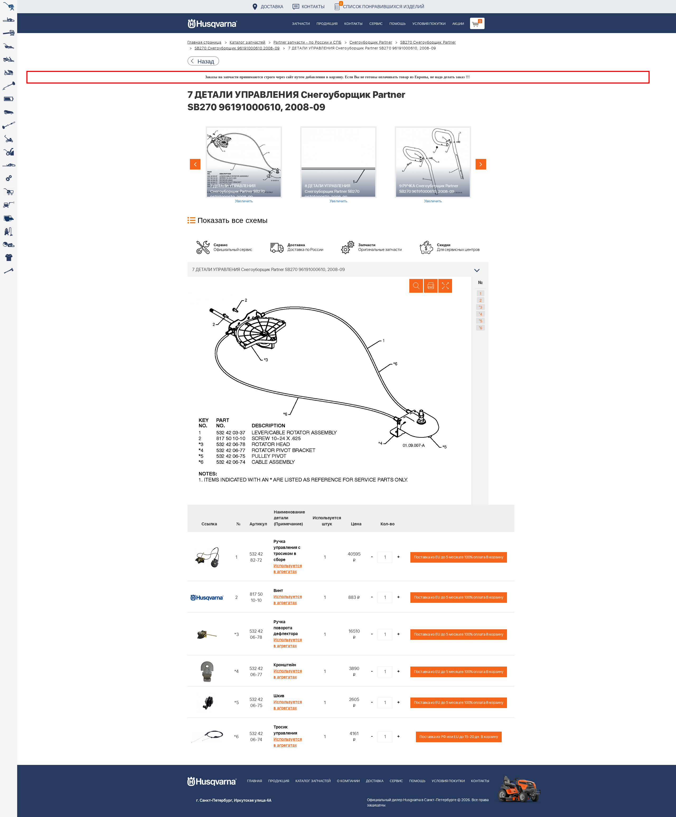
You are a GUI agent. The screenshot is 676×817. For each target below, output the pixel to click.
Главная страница (204, 42)
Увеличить (244, 200)
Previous (195, 164)
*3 (480, 307)
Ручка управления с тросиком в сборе (287, 550)
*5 (480, 320)
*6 (480, 327)
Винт (278, 590)
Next (481, 164)
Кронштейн (285, 665)
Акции (458, 23)
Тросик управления (285, 730)
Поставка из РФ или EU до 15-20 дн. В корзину (459, 737)
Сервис (376, 23)
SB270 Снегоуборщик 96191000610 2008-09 (237, 48)
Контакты (313, 6)
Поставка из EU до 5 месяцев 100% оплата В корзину (458, 557)
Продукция (327, 23)
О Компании (348, 781)
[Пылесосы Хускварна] (8, 231)
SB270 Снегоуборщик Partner (428, 42)
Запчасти (301, 23)
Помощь (397, 23)
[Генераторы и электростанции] (8, 191)
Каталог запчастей (248, 42)
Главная (254, 781)
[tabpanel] (244, 164)
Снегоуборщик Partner (371, 42)
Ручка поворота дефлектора (286, 628)
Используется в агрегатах (288, 569)
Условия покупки (428, 23)
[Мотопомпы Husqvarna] (8, 218)
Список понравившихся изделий (382, 5)
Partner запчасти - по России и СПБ (307, 42)
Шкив (279, 696)
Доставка (272, 6)
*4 (480, 313)
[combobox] (338, 269)
